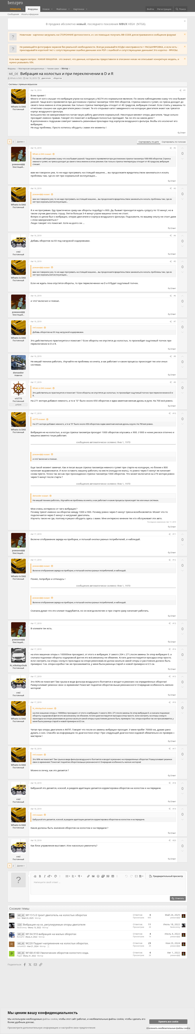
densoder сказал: (40, 495)
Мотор (38, 918)
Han (18, 918)
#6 (175, 295)
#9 (175, 382)
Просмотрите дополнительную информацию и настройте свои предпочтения (51, 1027)
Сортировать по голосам (174, 141)
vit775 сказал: (39, 419)
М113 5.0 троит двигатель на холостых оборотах (56, 915)
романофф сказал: (41, 194)
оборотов (57, 78)
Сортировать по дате (149, 141)
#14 (174, 649)
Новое (46, 9)
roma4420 (21, 946)
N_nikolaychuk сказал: (43, 708)
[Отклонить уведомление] (184, 21)
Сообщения (13, 14)
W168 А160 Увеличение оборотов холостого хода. (57, 952)
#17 (174, 748)
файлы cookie (49, 1018)
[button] (23, 9)
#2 (175, 148)
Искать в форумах (30, 14)
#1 (184, 90)
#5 (175, 261)
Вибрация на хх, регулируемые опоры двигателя (54, 924)
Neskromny (22, 927)
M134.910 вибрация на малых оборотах (51, 934)
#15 (174, 676)
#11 (174, 534)
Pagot (19, 955)
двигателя (46, 78)
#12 (174, 560)
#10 (174, 413)
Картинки (78, 9)
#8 (175, 356)
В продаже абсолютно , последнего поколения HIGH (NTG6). (96, 24)
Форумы (33, 9)
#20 (174, 840)
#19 (174, 809)
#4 (175, 235)
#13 (174, 623)
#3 (175, 188)
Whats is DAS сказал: (42, 154)
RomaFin (20, 937)
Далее (20, 141)
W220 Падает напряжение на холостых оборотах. (57, 943)
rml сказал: (38, 327)
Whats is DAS (16, 78)
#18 (174, 783)
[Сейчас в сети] (18, 160)
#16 (174, 702)
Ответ (183, 132)
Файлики (61, 9)
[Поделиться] (180, 90)
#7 (175, 321)
